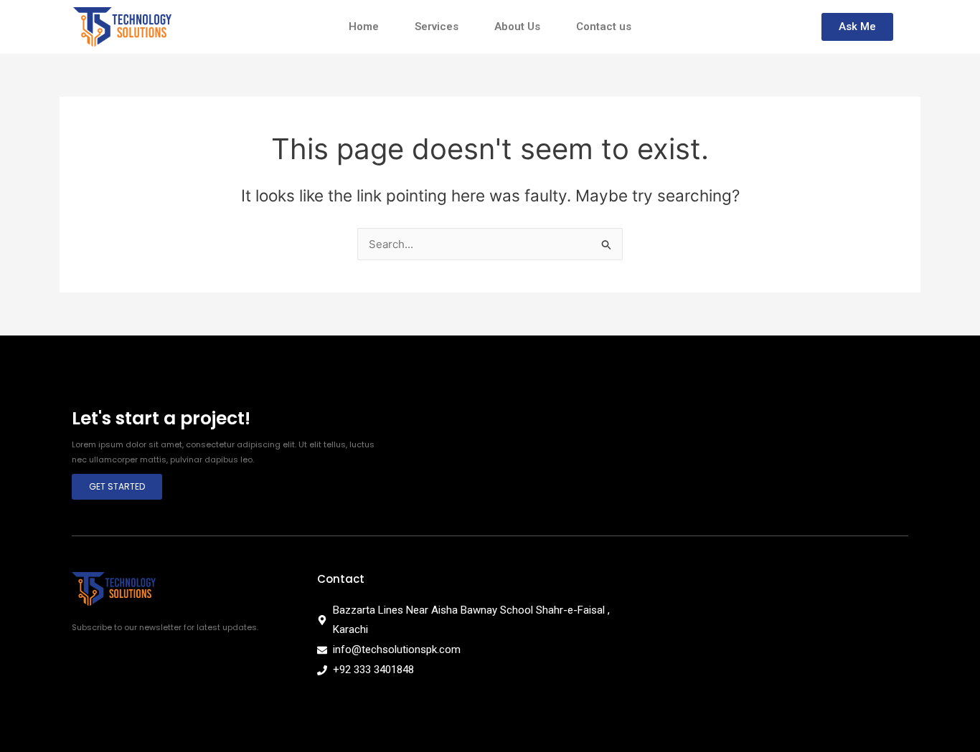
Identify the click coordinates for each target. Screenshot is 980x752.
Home (364, 26)
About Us (517, 26)
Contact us (603, 26)
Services (436, 26)
